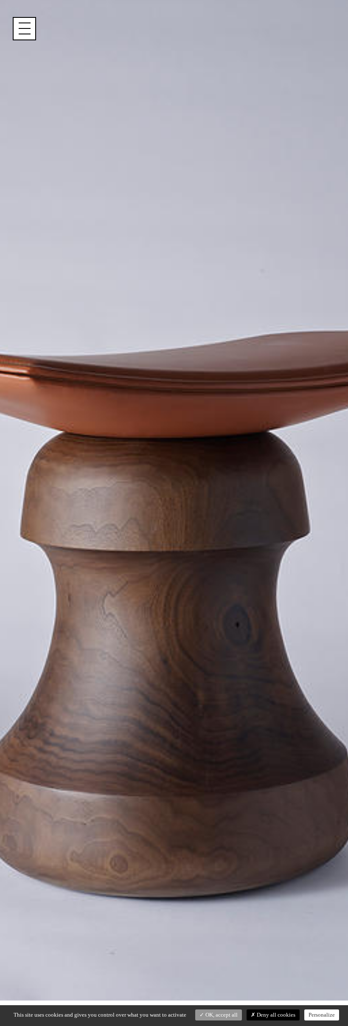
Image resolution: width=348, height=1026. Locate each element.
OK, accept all (221, 1015)
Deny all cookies (275, 1015)
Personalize (322, 1015)
